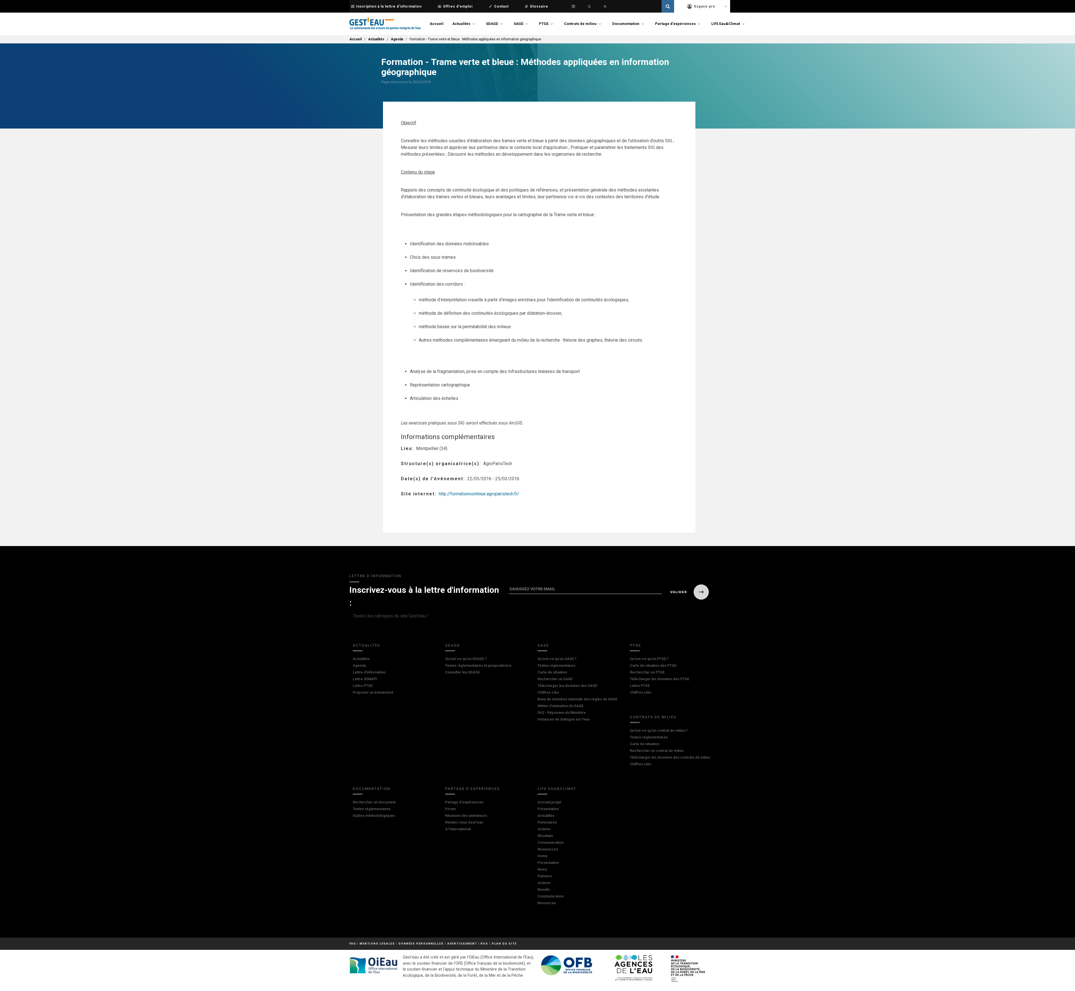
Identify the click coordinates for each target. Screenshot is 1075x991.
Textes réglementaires (556, 665)
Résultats (545, 836)
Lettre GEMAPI (365, 679)
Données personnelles (421, 943)
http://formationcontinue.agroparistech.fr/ (479, 493)
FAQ (352, 943)
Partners (545, 876)
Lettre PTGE (363, 686)
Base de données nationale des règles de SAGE (577, 699)
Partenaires (547, 822)
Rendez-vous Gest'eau (464, 822)
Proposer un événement (373, 692)
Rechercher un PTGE (647, 672)
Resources (547, 903)
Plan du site (504, 943)
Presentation (548, 863)
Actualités (461, 24)
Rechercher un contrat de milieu (657, 751)
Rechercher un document (374, 802)
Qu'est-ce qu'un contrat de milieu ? (659, 730)
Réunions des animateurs (466, 815)
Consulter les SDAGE (462, 672)
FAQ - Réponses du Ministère (562, 712)
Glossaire (539, 6)
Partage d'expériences (675, 24)
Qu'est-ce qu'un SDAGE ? (466, 659)
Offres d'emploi (458, 6)
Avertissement (462, 943)
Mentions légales (377, 943)
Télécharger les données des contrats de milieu (670, 757)
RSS (484, 943)
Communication (551, 842)
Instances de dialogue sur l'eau (564, 719)
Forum (450, 809)
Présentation (548, 809)
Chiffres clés (548, 692)
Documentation (625, 24)
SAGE (518, 24)
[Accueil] (385, 24)
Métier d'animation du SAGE (560, 706)
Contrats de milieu (580, 24)
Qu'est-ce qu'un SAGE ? (557, 659)
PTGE (543, 24)
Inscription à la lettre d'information (389, 6)
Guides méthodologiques (374, 815)
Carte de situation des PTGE (653, 665)
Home (543, 856)
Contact (501, 6)
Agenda (397, 39)
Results (544, 889)
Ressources (548, 849)
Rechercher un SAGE (555, 679)
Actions (544, 829)
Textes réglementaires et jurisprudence (478, 665)
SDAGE (492, 24)
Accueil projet (549, 802)
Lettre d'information (369, 672)
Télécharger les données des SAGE (567, 686)
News (542, 869)
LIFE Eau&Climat (725, 24)
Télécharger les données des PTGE (659, 679)
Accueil (436, 24)
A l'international (458, 829)
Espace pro (704, 6)
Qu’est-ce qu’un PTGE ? (649, 659)
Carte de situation (552, 672)
